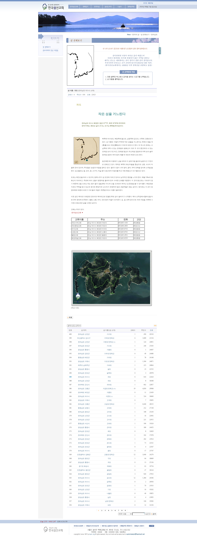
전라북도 (81, 385)
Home (129, 34)
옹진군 (88, 470)
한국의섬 (96, 6)
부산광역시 (81, 338)
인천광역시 (81, 455)
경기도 (81, 466)
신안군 (87, 334)
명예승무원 (131, 6)
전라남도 (81, 334)
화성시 (86, 466)
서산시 (87, 423)
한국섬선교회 (74, 6)
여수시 (87, 377)
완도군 (87, 412)
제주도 (80, 365)
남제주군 (86, 365)
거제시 (87, 361)
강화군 (88, 455)
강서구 (88, 338)
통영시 (87, 350)
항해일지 (85, 6)
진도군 (87, 346)
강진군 (87, 354)
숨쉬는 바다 (108, 6)
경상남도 (81, 350)
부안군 (87, 392)
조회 (151, 330)
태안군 (87, 357)
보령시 (87, 408)
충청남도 (81, 357)
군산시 (87, 385)
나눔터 (120, 6)
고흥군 (87, 389)
